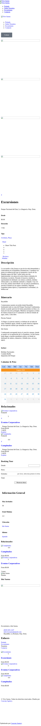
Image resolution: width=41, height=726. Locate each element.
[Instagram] (9, 691)
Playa (10, 238)
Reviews (5, 256)
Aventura (4, 238)
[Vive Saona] (5, 16)
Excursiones (6, 658)
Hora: (3, 470)
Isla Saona (5, 526)
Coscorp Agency (6, 701)
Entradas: (4, 474)
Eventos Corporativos (10, 422)
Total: (3, 478)
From (3, 428)
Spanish (4, 536)
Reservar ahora (21, 482)
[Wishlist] (1, 414)
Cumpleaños (6, 445)
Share (4, 242)
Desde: (3, 465)
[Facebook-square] (3, 691)
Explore (3, 432)
